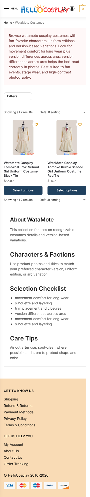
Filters (12, 96)
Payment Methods (19, 412)
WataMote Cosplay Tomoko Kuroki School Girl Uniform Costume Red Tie (65, 169)
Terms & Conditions (19, 425)
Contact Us (13, 457)
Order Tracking (16, 464)
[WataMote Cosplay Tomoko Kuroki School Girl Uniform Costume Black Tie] (23, 137)
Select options (23, 190)
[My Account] (72, 8)
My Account (13, 444)
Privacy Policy (15, 418)
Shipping (11, 399)
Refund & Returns (18, 405)
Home (8, 22)
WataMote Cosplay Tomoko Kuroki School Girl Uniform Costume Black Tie (21, 169)
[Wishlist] (36, 124)
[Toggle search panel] (63, 8)
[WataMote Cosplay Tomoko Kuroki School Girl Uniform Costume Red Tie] (67, 137)
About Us (11, 451)
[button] (82, 8)
